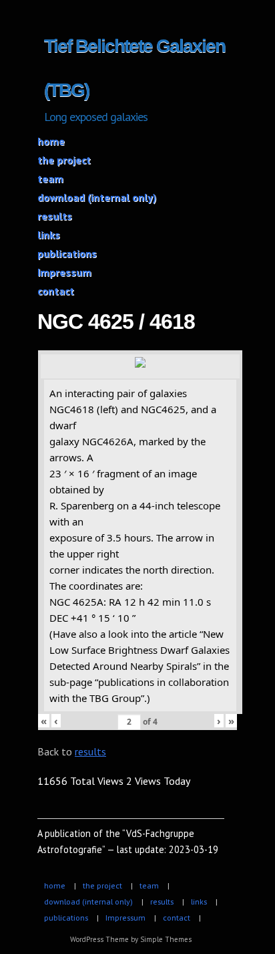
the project (64, 159)
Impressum (64, 272)
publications (67, 253)
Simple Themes (166, 939)
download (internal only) (96, 197)
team (50, 178)
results (54, 216)
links (48, 234)
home (51, 141)
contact (55, 290)
